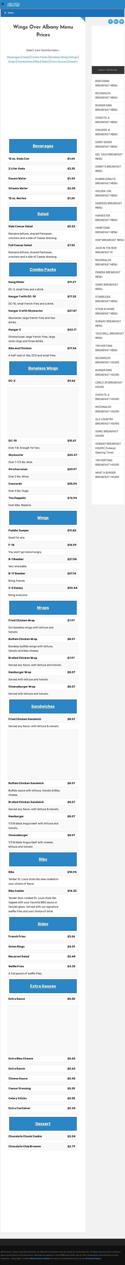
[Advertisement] (43, 100)
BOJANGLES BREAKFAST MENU (106, 95)
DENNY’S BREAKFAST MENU (108, 169)
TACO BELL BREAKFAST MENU (109, 335)
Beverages (13, 57)
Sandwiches (25, 61)
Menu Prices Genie (40, 1258)
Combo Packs (39, 57)
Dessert (73, 61)
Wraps (12, 61)
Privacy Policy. (93, 1258)
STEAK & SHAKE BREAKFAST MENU (106, 311)
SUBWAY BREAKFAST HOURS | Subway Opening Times (108, 448)
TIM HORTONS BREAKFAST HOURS (107, 462)
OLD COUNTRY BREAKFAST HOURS (107, 421)
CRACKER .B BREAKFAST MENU (106, 132)
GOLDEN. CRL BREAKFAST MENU (106, 193)
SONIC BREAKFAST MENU (106, 287)
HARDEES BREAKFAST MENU (108, 205)
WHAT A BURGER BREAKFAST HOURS (107, 475)
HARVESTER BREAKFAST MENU (106, 218)
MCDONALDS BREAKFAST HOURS (107, 409)
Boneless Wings (58, 57)
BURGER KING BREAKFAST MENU (106, 107)
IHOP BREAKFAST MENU (109, 240)
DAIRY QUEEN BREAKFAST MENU (106, 144)
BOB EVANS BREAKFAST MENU (106, 83)
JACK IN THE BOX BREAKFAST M (106, 250)
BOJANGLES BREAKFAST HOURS (107, 360)
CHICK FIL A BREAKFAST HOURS (107, 397)
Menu (11, 13)
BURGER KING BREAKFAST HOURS (107, 372)
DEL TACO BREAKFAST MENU (109, 156)
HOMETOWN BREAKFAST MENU (106, 230)
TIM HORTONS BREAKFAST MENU (106, 348)
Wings (73, 57)
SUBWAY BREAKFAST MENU (108, 323)
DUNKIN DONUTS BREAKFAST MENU (106, 181)
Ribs (37, 61)
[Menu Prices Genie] (10, 4)
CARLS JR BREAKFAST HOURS (109, 384)
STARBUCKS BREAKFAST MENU (106, 299)
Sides (45, 61)
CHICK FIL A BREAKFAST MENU (106, 120)
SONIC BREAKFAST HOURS (106, 433)
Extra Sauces (58, 61)
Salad (25, 57)
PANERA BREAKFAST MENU (107, 274)
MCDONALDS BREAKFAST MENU (106, 262)
